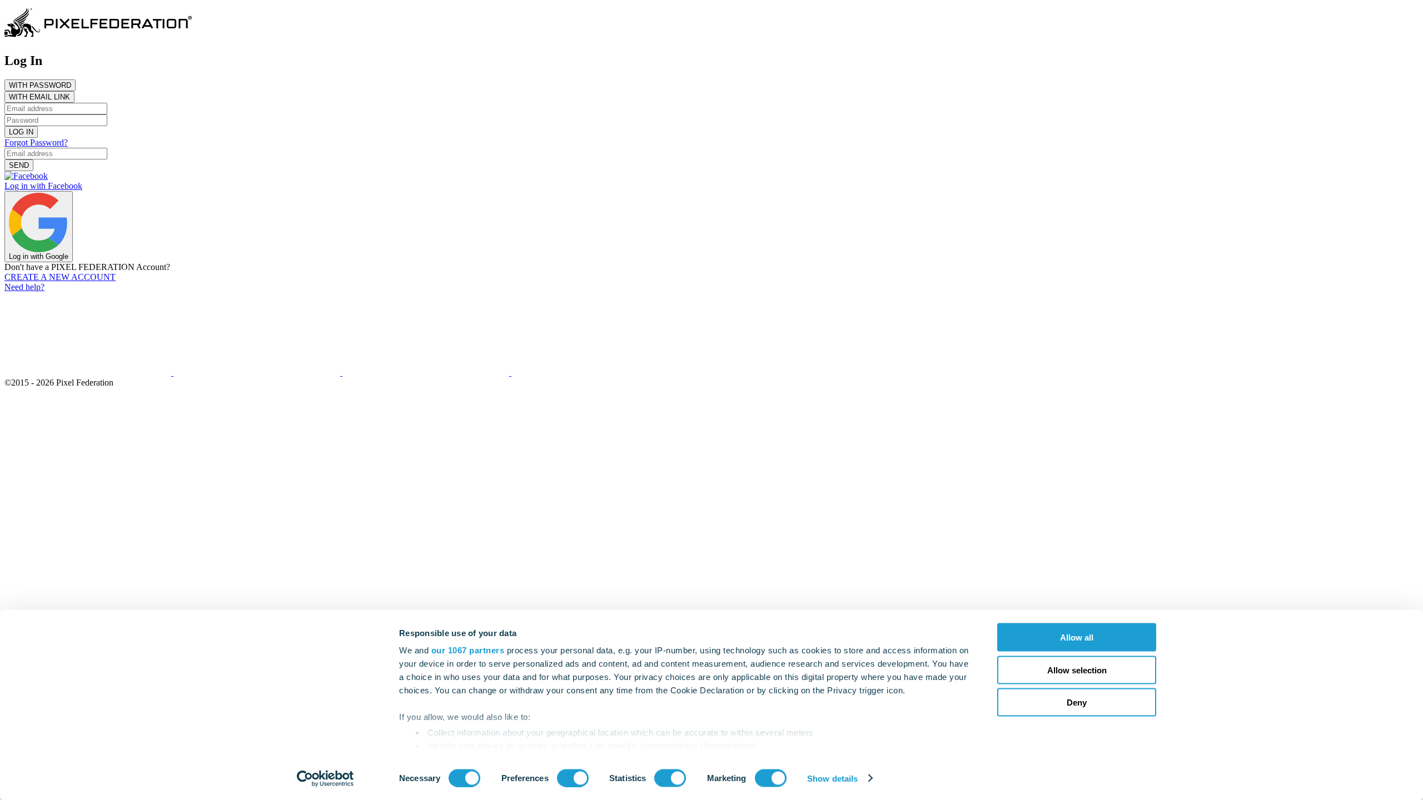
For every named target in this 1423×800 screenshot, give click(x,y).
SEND (19, 165)
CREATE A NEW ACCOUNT (60, 277)
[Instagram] (88, 372)
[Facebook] (257, 372)
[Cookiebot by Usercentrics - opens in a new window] (325, 778)
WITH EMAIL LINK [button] (39, 97)
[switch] (573, 778)
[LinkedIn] (594, 372)
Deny (1077, 702)
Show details (832, 778)
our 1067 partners (468, 650)
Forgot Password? (36, 142)
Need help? (24, 287)
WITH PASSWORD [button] (40, 85)
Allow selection (1077, 669)
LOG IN (21, 132)
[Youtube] (426, 372)
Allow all (1076, 637)
